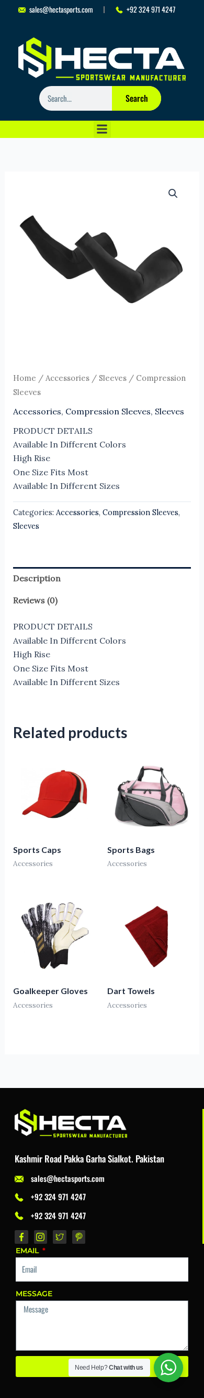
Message (34, 1293)
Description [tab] (37, 578)
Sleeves (113, 378)
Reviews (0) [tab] (35, 600)
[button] (102, 129)
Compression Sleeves (108, 411)
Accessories (67, 378)
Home (24, 378)
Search (137, 98)
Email (28, 1250)
